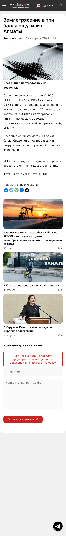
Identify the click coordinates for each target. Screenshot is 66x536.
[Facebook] (22, 190)
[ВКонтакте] (6, 190)
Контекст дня (12, 38)
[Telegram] (11, 190)
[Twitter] (27, 190)
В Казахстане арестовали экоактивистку (31, 285)
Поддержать (48, 5)
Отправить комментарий (23, 419)
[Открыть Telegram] (58, 526)
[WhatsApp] (16, 190)
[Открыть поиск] (60, 5)
